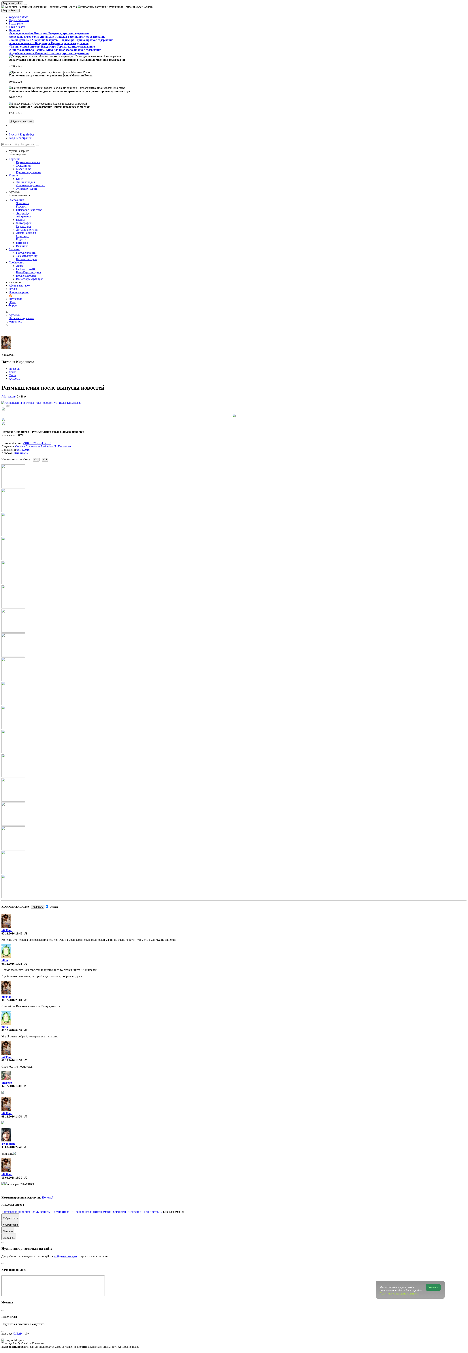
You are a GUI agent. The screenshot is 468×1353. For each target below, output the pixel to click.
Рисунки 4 (138, 1211)
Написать (38, 906)
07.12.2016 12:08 (11, 1086)
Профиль (14, 368)
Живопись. (20, 453)
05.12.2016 (23, 449)
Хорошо (433, 1287)
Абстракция (8, 396)
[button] (18, 16)
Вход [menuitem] (12, 138)
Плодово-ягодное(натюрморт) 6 (94, 1211)
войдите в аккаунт (65, 1256)
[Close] (37, 145)
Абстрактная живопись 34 (18, 1211)
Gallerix (17, 1333)
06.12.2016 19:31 (11, 963)
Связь (12, 375)
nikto (4, 960)
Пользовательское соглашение (58, 1346)
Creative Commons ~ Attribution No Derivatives (43, 446)
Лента (12, 372)
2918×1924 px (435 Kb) (37, 443)
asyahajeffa (8, 1143)
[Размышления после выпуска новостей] (41, 402)
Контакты (38, 1343)
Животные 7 (64, 1211)
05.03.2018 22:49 (11, 1147)
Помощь (7, 1343)
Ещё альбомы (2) (173, 1211)
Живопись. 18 (46, 1211)
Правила (33, 1346)
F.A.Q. (17, 1343)
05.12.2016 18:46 (11, 933)
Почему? (48, 1197)
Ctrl (36, 459)
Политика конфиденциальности (97, 1346)
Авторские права (128, 1346)
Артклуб (19, 193)
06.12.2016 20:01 (11, 1000)
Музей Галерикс (19, 152)
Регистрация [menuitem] (23, 138)
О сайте (26, 1343)
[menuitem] (32, 134)
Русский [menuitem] (14, 134)
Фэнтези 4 (122, 1211)
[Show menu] (25, 4)
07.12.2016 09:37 (11, 1030)
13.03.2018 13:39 (11, 1177)
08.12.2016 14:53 (11, 1060)
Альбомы (14, 378)
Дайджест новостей (21, 121)
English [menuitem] (24, 134)
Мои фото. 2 (154, 1211)
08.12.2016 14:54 (11, 1116)
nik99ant (6, 930)
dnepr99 (6, 1082)
